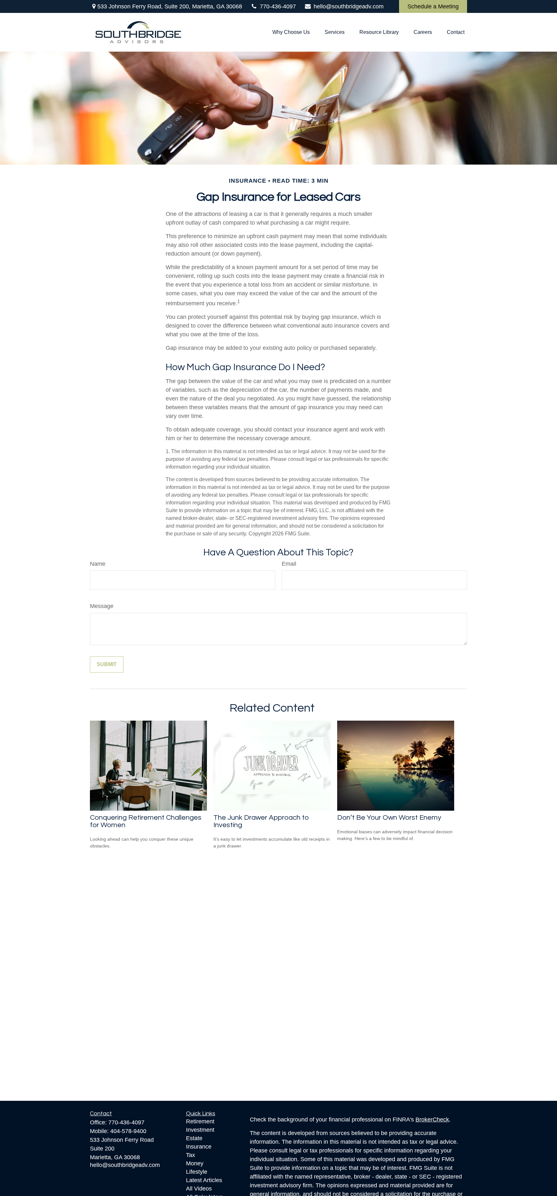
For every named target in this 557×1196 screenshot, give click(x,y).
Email (289, 564)
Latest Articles (204, 1180)
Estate (194, 1138)
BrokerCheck (432, 1119)
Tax (190, 1155)
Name (97, 564)
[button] (291, 32)
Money (194, 1163)
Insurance (198, 1146)
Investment (200, 1130)
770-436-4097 (278, 6)
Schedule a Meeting (433, 6)
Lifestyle (196, 1172)
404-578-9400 (128, 1131)
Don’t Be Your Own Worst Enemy (389, 817)
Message (101, 606)
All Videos (199, 1188)
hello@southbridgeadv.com (349, 6)
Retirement (200, 1121)
